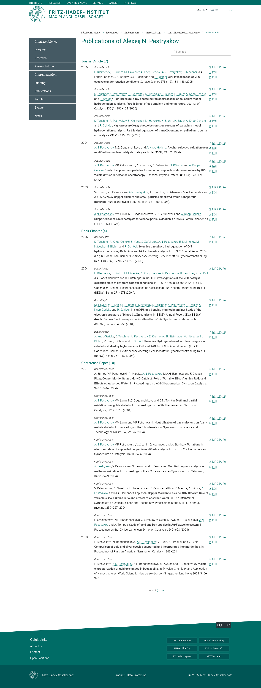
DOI (214, 72)
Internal (130, 3)
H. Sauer (179, 94)
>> (162, 590)
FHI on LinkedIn (182, 640)
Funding (40, 83)
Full (214, 77)
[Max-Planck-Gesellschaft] (35, 675)
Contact (35, 652)
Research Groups (46, 66)
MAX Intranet (214, 656)
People (39, 99)
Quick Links (39, 640)
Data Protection (136, 675)
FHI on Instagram (182, 656)
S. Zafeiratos (149, 241)
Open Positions (39, 658)
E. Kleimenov (102, 72)
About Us (36, 646)
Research (41, 58)
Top (227, 625)
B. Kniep (116, 305)
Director (40, 50)
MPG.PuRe (219, 67)
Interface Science (46, 41)
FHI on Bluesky (182, 648)
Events (39, 107)
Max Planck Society (214, 640)
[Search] (230, 9)
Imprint (120, 675)
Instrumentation (45, 74)
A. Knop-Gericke (151, 72)
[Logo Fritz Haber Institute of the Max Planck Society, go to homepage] (95, 14)
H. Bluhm (117, 72)
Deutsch (202, 9)
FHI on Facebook (214, 648)
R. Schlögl (160, 77)
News (38, 116)
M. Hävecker (132, 72)
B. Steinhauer (174, 336)
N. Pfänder (176, 165)
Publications (43, 91)
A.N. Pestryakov (171, 72)
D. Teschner (190, 72)
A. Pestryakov (118, 94)
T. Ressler (192, 305)
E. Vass (135, 241)
